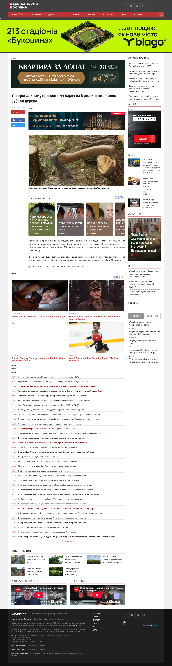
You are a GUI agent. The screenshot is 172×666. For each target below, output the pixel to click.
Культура (108, 14)
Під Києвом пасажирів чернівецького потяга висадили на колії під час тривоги (144, 360)
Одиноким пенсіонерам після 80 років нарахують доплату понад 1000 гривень (144, 97)
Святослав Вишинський (19, 654)
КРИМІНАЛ (96, 617)
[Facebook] (125, 6)
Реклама (137, 14)
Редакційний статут (18, 650)
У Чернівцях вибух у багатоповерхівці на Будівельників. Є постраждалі (144, 332)
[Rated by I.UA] (129, 625)
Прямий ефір (18, 14)
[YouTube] (131, 6)
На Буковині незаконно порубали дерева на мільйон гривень (35, 571)
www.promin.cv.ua (75, 625)
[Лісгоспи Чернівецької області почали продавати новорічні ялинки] (56, 559)
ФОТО (95, 630)
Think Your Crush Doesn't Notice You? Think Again (39, 316)
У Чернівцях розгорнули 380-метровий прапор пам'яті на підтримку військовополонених (144, 274)
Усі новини (67, 541)
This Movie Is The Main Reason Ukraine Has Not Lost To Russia (94, 317)
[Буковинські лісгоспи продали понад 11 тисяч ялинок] (18, 559)
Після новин (78, 581)
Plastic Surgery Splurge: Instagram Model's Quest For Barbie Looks (38, 359)
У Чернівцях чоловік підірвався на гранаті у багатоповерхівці (141, 323)
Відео (51, 14)
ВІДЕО (95, 627)
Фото (63, 14)
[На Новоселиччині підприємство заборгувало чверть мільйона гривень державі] (94, 559)
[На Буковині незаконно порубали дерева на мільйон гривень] (18, 571)
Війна (76, 14)
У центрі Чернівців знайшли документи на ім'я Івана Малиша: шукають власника (144, 79)
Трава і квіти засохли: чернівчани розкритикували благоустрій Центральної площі (141, 89)
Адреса (13, 635)
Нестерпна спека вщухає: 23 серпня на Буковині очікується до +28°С (143, 64)
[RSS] (143, 6)
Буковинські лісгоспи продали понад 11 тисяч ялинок (36, 559)
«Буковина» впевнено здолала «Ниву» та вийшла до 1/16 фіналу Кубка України (144, 72)
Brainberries (16, 313)
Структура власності (18, 646)
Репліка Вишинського (25, 581)
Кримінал (91, 14)
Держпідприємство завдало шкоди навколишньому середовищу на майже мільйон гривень (73, 574)
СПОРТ (95, 624)
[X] (137, 6)
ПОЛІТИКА (96, 614)
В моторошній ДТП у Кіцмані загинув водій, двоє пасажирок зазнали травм (143, 351)
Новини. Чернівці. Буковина (21, 619)
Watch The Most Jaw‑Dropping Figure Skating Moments (93, 359)
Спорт (123, 14)
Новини (36, 14)
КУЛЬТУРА (96, 620)
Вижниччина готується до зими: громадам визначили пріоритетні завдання (141, 284)
